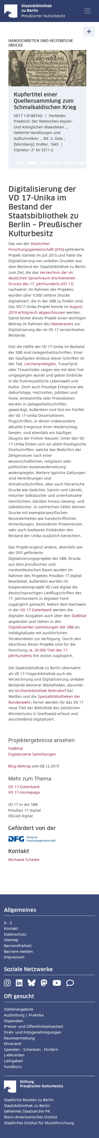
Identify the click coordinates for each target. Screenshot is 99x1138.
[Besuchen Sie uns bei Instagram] (7, 984)
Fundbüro (13, 1066)
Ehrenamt (12, 1043)
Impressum (14, 957)
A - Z (8, 922)
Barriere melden (18, 951)
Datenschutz (15, 934)
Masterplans (62, 323)
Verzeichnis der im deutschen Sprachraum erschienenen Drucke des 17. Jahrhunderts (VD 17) (42, 278)
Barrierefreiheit (17, 945)
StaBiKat (79, 615)
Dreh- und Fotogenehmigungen (32, 1032)
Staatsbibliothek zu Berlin (27, 1105)
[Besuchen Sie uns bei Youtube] (57, 984)
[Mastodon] (44, 984)
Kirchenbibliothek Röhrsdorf (41, 690)
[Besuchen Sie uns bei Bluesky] (31, 984)
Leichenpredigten (40, 363)
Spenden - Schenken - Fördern (31, 1049)
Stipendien (13, 1020)
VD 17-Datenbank (36, 609)
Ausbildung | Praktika (24, 1014)
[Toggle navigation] (87, 11)
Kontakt (11, 928)
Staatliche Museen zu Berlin (29, 1099)
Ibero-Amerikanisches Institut (30, 1116)
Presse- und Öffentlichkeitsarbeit (33, 1026)
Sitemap (11, 939)
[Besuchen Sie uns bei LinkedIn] (19, 984)
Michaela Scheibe (23, 859)
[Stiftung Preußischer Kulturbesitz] (33, 1086)
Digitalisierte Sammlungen (32, 754)
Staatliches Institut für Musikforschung (39, 1122)
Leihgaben (13, 1060)
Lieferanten (14, 1054)
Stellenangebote (18, 1009)
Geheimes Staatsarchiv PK (27, 1111)
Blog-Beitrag (19, 766)
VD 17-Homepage (24, 792)
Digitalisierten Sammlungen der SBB (41, 627)
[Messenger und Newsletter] (70, 984)
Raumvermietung (19, 1038)
